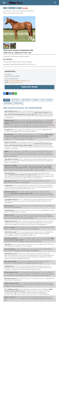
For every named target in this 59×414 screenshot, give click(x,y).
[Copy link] (16, 93)
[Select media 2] (13, 46)
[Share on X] (7, 93)
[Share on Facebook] (4, 93)
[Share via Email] (13, 93)
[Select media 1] (6, 46)
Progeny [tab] (6, 100)
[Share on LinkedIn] (10, 93)
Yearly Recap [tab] (15, 100)
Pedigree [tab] (49, 100)
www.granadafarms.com (15, 82)
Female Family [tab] (18, 103)
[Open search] (55, 2)
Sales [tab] (42, 100)
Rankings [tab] (35, 100)
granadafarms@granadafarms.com (19, 80)
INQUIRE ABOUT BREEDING (30, 87)
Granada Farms (10, 71)
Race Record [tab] (8, 103)
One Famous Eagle (12, 8)
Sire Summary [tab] (26, 100)
